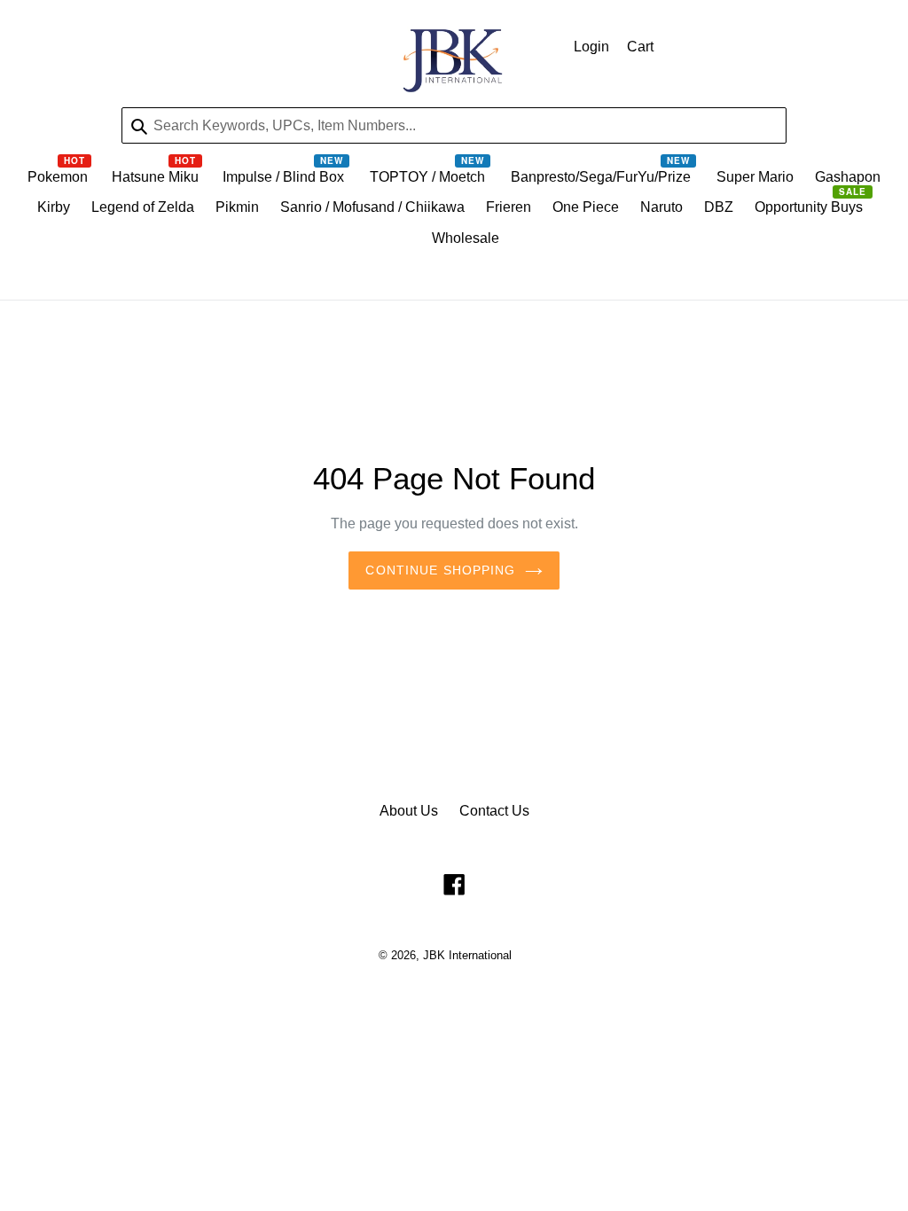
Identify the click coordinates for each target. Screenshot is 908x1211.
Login (591, 46)
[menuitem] (59, 181)
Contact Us (494, 810)
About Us (409, 810)
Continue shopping (440, 570)
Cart (640, 46)
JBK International (467, 955)
